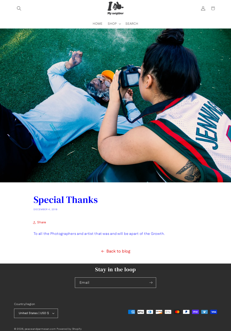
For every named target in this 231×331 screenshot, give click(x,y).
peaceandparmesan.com (40, 329)
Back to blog (118, 251)
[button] (19, 8)
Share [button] (41, 222)
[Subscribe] (151, 282)
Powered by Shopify (69, 329)
